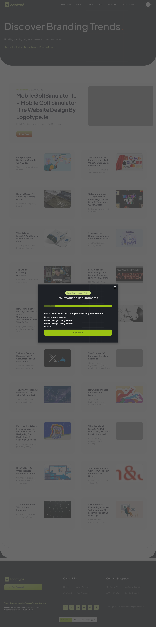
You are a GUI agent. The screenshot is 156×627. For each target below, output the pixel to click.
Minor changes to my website (59, 323)
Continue (78, 332)
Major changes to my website (59, 320)
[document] (78, 313)
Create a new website (56, 317)
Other (48, 326)
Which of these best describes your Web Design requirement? (74, 313)
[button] (115, 287)
